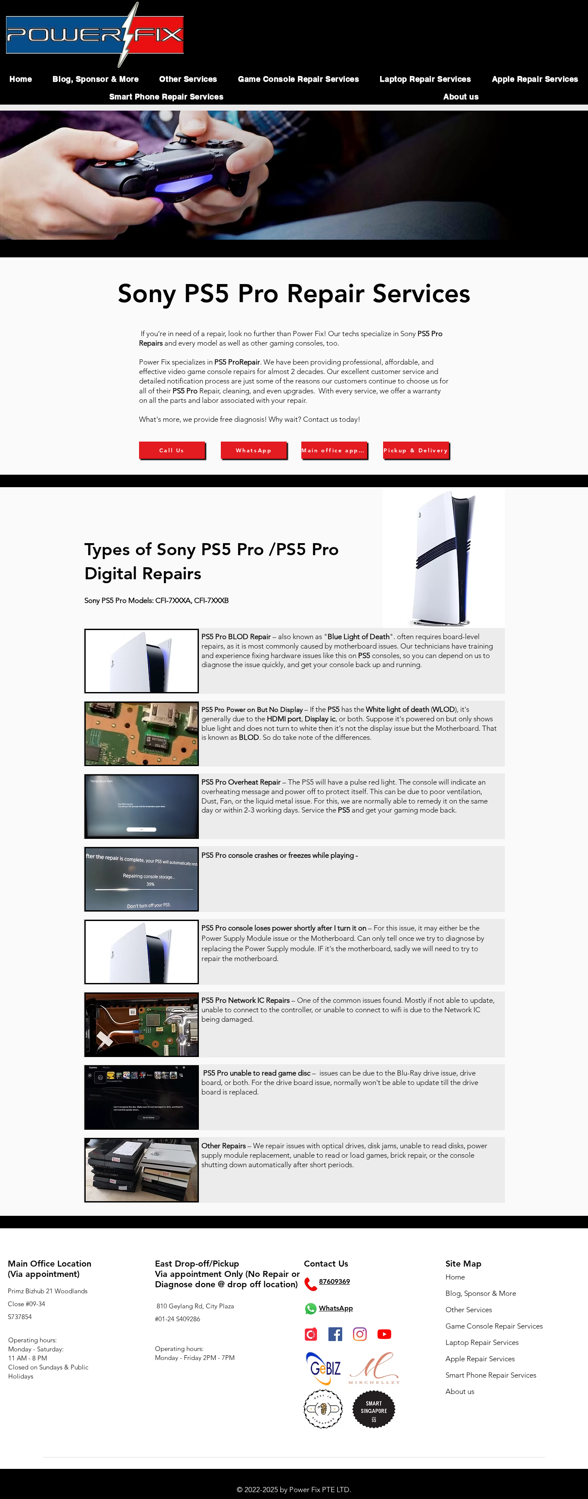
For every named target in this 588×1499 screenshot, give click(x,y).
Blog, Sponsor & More (481, 1293)
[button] (95, 79)
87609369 (334, 1281)
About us (460, 1391)
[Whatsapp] (311, 1309)
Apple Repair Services (480, 1358)
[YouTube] (384, 1334)
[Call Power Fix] (311, 1284)
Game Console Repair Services (494, 1326)
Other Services (469, 1309)
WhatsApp (336, 1308)
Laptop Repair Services (482, 1342)
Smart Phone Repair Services (491, 1375)
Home (455, 1277)
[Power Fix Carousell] (311, 1334)
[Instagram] (360, 1334)
